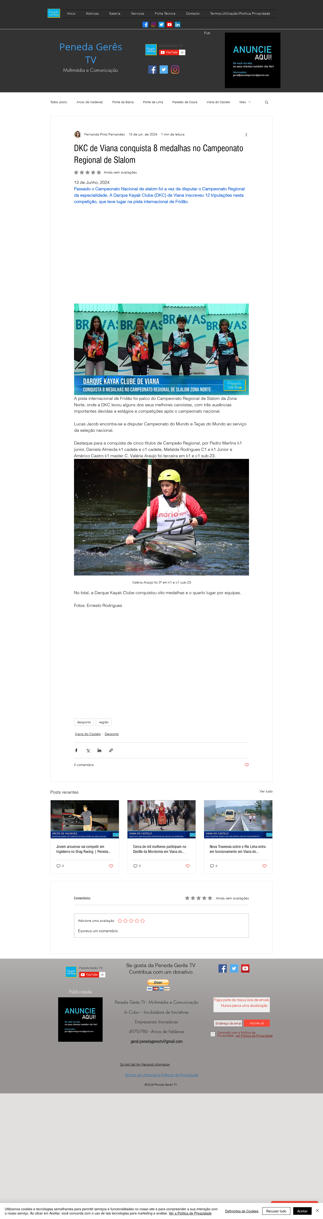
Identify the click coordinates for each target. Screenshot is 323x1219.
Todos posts (58, 102)
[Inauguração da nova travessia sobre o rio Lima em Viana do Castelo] (238, 819)
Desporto (112, 734)
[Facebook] (145, 24)
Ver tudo (266, 791)
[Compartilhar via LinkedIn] (99, 750)
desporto (84, 722)
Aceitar (302, 1211)
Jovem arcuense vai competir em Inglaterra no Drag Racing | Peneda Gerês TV (82, 849)
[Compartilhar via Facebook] (76, 750)
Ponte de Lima (153, 102)
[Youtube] (169, 24)
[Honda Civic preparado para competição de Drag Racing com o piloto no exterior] (85, 819)
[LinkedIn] (177, 24)
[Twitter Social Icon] (164, 69)
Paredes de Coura (184, 102)
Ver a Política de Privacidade (190, 1213)
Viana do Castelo (218, 102)
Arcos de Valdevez (90, 102)
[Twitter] (161, 24)
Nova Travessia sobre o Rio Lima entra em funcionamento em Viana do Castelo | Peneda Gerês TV (238, 849)
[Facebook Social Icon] (152, 69)
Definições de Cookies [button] (241, 1211)
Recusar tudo (276, 1211)
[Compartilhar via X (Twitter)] (88, 750)
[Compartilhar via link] (111, 750)
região (104, 722)
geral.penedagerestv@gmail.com (157, 1041)
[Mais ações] (246, 134)
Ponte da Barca (123, 102)
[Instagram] (153, 24)
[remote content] (161, 244)
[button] (266, 102)
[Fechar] (317, 1211)
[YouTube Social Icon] (245, 968)
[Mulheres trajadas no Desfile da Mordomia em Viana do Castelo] (161, 819)
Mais (243, 102)
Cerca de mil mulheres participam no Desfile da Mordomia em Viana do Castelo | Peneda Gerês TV (159, 849)
